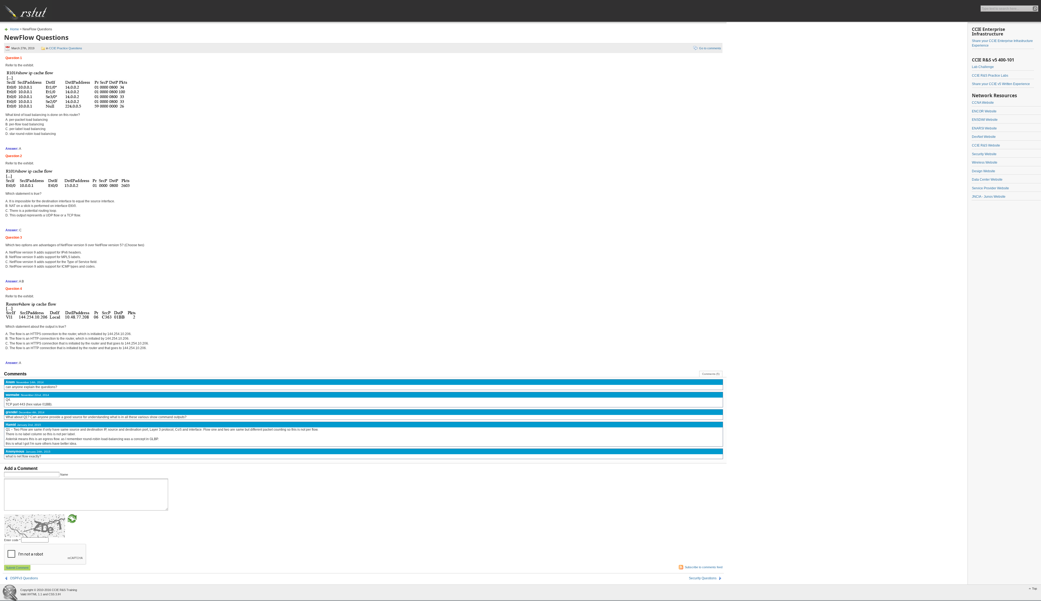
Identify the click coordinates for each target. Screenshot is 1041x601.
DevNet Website (984, 137)
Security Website (984, 154)
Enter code (12, 540)
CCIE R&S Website (986, 145)
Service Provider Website (990, 188)
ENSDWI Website (985, 120)
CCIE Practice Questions (65, 48)
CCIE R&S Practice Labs (990, 75)
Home (14, 29)
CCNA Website (983, 103)
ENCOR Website (984, 111)
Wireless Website (984, 162)
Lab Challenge (983, 67)
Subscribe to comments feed (703, 567)
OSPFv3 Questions (24, 578)
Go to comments (710, 48)
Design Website (983, 171)
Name (64, 474)
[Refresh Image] (72, 518)
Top (1034, 588)
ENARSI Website (984, 128)
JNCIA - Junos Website (988, 197)
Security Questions (703, 578)
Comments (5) (710, 373)
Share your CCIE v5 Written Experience (1001, 84)
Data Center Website (987, 179)
